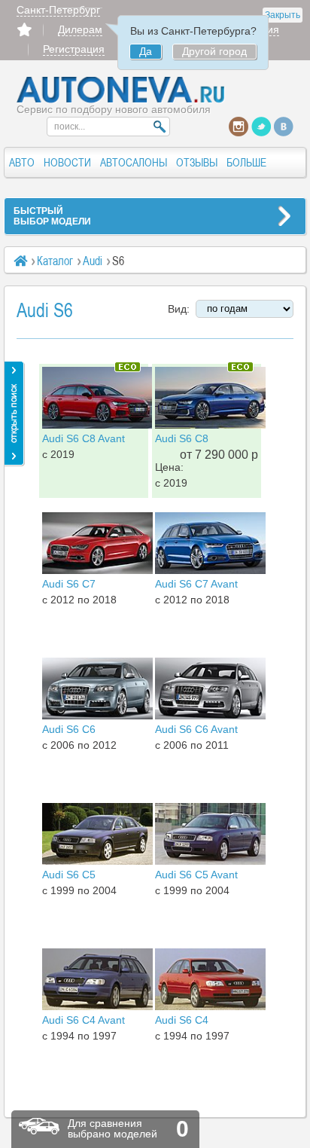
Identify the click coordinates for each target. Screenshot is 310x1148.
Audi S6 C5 (69, 875)
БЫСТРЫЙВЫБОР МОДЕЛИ (52, 216)
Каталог (55, 260)
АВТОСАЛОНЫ (133, 162)
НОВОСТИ (67, 162)
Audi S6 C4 (181, 1020)
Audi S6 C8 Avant (83, 438)
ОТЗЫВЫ (196, 162)
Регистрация (74, 49)
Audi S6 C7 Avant (196, 584)
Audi (92, 260)
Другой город (214, 51)
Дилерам (80, 29)
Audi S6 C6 (69, 729)
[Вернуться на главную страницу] (121, 99)
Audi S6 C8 (181, 438)
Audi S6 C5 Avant (196, 875)
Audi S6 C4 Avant (83, 1020)
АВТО (22, 162)
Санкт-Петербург (58, 10)
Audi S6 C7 (69, 584)
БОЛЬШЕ (246, 162)
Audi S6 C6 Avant (196, 729)
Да (145, 51)
